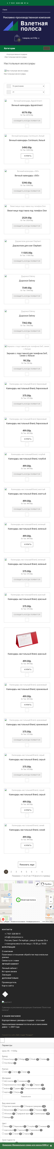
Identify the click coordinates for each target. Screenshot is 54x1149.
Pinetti (34, 1059)
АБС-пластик (10, 1081)
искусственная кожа (35, 1089)
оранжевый (36, 1130)
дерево (19, 1089)
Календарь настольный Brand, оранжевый (27, 689)
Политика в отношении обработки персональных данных (25, 956)
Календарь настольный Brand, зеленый (27, 529)
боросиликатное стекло (14, 1085)
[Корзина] (44, 3)
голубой (32, 1127)
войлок (8, 1089)
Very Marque (9, 1063)
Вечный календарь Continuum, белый (27, 140)
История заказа (9, 971)
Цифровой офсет (24, 1114)
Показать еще (27, 865)
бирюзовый (19, 1127)
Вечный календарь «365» (27, 175)
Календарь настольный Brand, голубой (27, 458)
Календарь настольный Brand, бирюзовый (27, 388)
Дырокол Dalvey (27, 280)
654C (26, 1072)
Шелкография (42, 1114)
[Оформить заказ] (47, 3)
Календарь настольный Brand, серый (27, 759)
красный (22, 1130)
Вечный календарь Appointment (27, 105)
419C (16, 1072)
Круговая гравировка (13, 1106)
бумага (39, 1085)
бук (29, 1085)
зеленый (44, 1127)
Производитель (9, 982)
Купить (27, 156)
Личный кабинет (9, 968)
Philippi (23, 1059)
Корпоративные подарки (17, 54)
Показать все (26, 1097)
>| (42, 872)
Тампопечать (25, 1110)
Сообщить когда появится (27, 121)
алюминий (24, 1081)
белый (7, 1127)
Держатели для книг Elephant (27, 245)
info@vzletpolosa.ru (14, 937)
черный (28, 1134)
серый (7, 1134)
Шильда (8, 1117)
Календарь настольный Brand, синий (27, 830)
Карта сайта (8, 986)
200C (7, 1072)
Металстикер (10, 1110)
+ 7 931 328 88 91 (13, 934)
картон (7, 1092)
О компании (7, 951)
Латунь (18, 1092)
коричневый (9, 1130)
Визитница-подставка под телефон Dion (27, 210)
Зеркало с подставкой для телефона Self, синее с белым (27, 354)
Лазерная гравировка (35, 1106)
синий (17, 1134)
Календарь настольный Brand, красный (27, 599)
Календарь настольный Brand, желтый (27, 494)
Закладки (6, 975)
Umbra (44, 1059)
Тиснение (40, 1110)
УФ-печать (9, 1114)
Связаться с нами (10, 960)
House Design (10, 1059)
